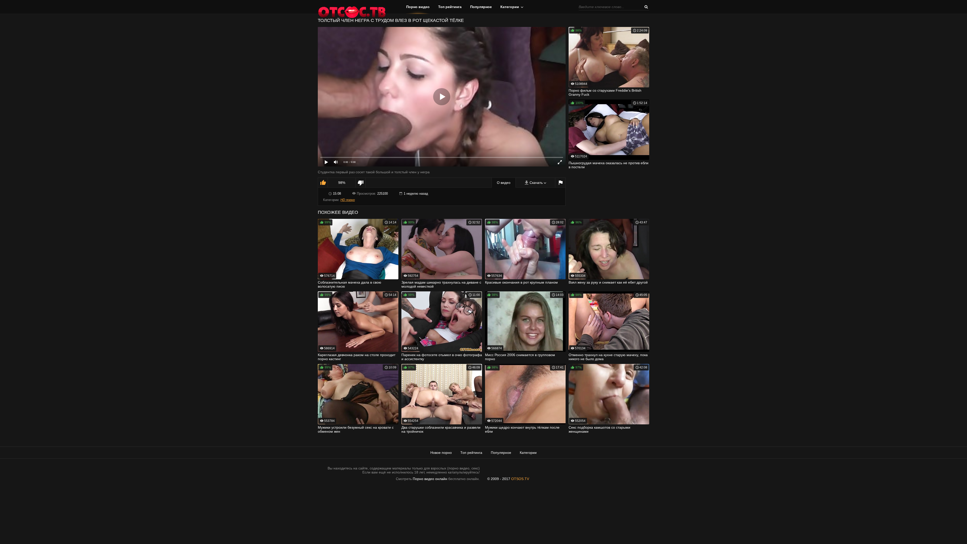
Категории (509, 7)
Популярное (481, 7)
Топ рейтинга (450, 7)
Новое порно (441, 453)
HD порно (347, 200)
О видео (503, 183)
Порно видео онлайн (430, 479)
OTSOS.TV (520, 479)
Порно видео (418, 7)
